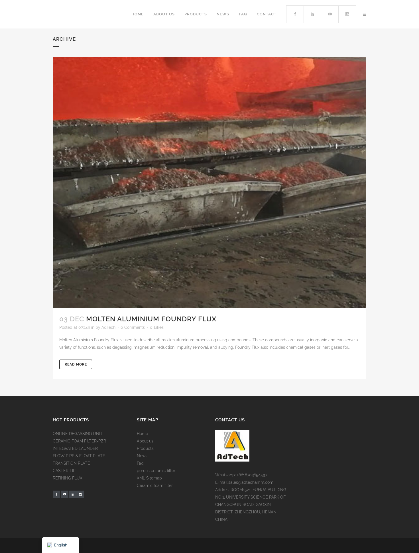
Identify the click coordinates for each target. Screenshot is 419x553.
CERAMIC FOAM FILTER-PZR (79, 441)
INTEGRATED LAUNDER (75, 448)
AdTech (108, 327)
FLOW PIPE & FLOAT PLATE (79, 456)
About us (145, 441)
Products (145, 448)
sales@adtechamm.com (250, 482)
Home (142, 433)
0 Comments (133, 327)
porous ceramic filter (156, 470)
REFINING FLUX (67, 478)
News (142, 456)
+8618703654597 (252, 475)
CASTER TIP (64, 470)
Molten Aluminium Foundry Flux (151, 319)
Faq (140, 463)
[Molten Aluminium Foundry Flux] (209, 182)
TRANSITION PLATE (71, 463)
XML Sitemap (149, 478)
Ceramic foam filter (155, 485)
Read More (76, 364)
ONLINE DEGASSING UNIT (78, 433)
